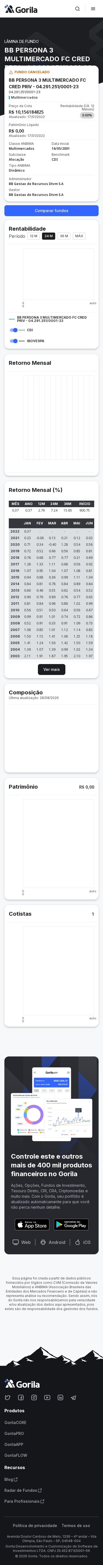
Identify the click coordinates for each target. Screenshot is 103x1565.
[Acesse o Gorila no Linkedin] (60, 1397)
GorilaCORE (15, 1422)
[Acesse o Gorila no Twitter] (7, 1397)
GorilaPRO (14, 1433)
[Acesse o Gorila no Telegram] (73, 1397)
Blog (8, 1479)
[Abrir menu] (93, 8)
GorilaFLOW (15, 1455)
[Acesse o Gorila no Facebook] (21, 1397)
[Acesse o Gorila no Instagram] (34, 1397)
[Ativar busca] (77, 8)
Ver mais (51, 669)
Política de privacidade (35, 1525)
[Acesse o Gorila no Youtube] (47, 1397)
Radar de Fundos (20, 1490)
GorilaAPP (13, 1444)
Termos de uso (76, 1525)
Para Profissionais (22, 1501)
